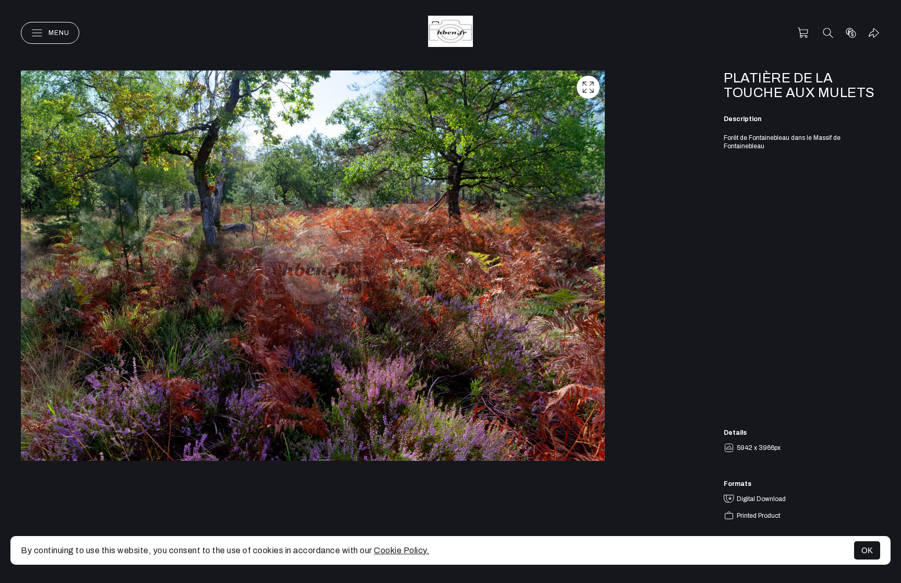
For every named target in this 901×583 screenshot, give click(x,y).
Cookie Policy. (401, 550)
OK (867, 550)
